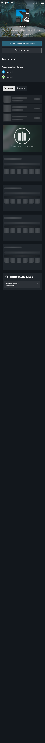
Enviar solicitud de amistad (22, 43)
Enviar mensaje (22, 50)
